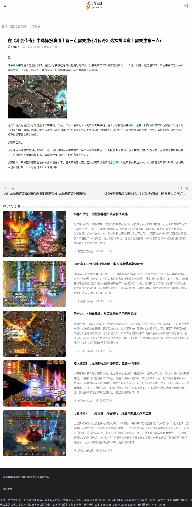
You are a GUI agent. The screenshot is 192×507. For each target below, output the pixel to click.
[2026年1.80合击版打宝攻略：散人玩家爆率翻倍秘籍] (34, 285)
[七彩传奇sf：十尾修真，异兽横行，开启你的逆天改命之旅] (34, 435)
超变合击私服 (18, 26)
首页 (4, 26)
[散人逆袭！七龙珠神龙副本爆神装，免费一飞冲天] (34, 385)
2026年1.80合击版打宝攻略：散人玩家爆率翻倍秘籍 (108, 264)
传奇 (15, 65)
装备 (36, 70)
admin (15, 47)
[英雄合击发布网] (96, 9)
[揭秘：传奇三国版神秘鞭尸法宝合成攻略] (34, 235)
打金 (110, 162)
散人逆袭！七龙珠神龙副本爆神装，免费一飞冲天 (107, 363)
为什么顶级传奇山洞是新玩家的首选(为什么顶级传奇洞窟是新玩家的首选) (53, 193)
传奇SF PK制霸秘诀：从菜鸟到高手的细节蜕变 (105, 314)
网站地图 (7, 489)
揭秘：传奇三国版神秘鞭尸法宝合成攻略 (101, 214)
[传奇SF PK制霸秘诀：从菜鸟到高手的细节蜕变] (34, 335)
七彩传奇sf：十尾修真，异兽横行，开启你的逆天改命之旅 (112, 413)
